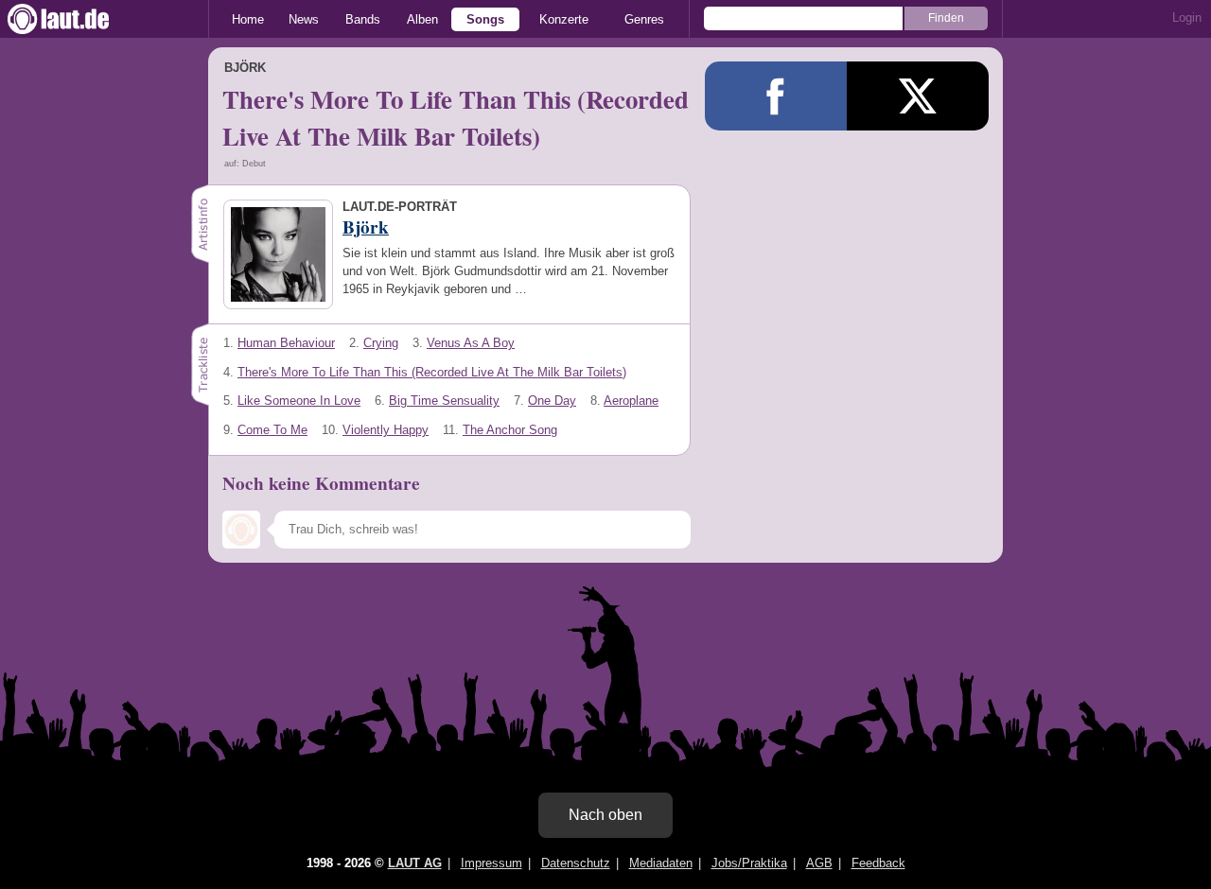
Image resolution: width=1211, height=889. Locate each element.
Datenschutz (575, 863)
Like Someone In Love (298, 400)
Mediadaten (661, 863)
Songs (485, 19)
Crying (380, 343)
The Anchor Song (510, 430)
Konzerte (563, 19)
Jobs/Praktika (749, 863)
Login (1187, 17)
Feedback (878, 863)
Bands (362, 19)
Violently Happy (385, 430)
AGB (819, 863)
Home (248, 19)
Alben (422, 19)
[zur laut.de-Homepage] (75, 19)
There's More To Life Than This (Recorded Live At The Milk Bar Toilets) (431, 372)
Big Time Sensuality (444, 400)
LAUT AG (415, 863)
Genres (644, 19)
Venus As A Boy (471, 343)
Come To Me (272, 430)
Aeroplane (631, 400)
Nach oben (605, 815)
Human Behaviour (286, 343)
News (304, 19)
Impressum (491, 863)
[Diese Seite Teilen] (776, 96)
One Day (552, 400)
